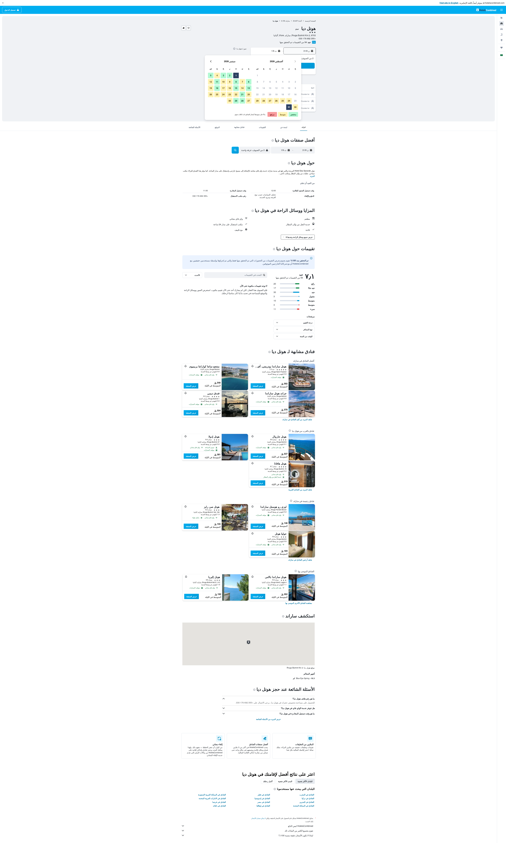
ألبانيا (300, 21)
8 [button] (257, 81)
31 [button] (289, 107)
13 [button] (270, 88)
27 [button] (270, 100)
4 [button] (282, 81)
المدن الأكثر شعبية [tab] (285, 781)
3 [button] (289, 81)
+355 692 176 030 (307, 38)
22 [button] (257, 94)
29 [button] (257, 100)
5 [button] (276, 81)
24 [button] (289, 100)
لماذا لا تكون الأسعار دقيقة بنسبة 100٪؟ (296, 835)
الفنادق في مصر (263, 802)
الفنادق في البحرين (307, 802)
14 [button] (263, 88)
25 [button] (282, 100)
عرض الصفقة (258, 386)
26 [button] (276, 100)
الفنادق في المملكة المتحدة (303, 805)
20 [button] (270, 94)
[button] (3, 3)
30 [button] (295, 107)
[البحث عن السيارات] (501, 29)
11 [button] (282, 88)
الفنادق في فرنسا (219, 802)
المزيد (312, 176)
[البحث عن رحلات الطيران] (501, 18)
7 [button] (263, 81)
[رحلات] (501, 47)
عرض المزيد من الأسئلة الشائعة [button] (268, 719)
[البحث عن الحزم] (501, 34)
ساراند (288, 21)
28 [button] (263, 100)
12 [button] (276, 88)
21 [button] (263, 94)
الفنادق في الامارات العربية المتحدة (212, 798)
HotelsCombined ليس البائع (300, 825)
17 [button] (289, 94)
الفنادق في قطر (264, 794)
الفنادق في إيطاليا (263, 805)
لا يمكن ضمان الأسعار (258, 818)
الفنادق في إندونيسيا (262, 798)
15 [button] (257, 88)
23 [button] (295, 100)
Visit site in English (448, 2)
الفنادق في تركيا (308, 798)
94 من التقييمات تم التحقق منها (293, 42)
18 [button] (282, 94)
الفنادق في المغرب (307, 794)
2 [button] (295, 81)
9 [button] (295, 88)
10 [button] (289, 88)
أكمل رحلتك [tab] (268, 781)
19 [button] (276, 94)
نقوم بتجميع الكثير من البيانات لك (299, 830)
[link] (297, 419)
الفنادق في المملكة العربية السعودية (212, 794)
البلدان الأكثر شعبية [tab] (305, 781)
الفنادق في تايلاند (219, 805)
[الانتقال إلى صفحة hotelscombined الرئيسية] (486, 10)
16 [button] (295, 94)
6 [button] (270, 81)
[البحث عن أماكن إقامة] (501, 23)
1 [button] (257, 75)
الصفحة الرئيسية (310, 21)
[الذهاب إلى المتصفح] (501, 40)
